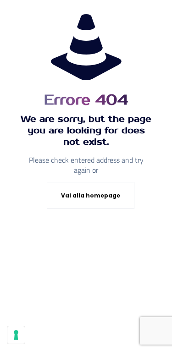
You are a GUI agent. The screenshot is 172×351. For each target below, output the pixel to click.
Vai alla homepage (90, 195)
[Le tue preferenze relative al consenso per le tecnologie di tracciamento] (16, 335)
